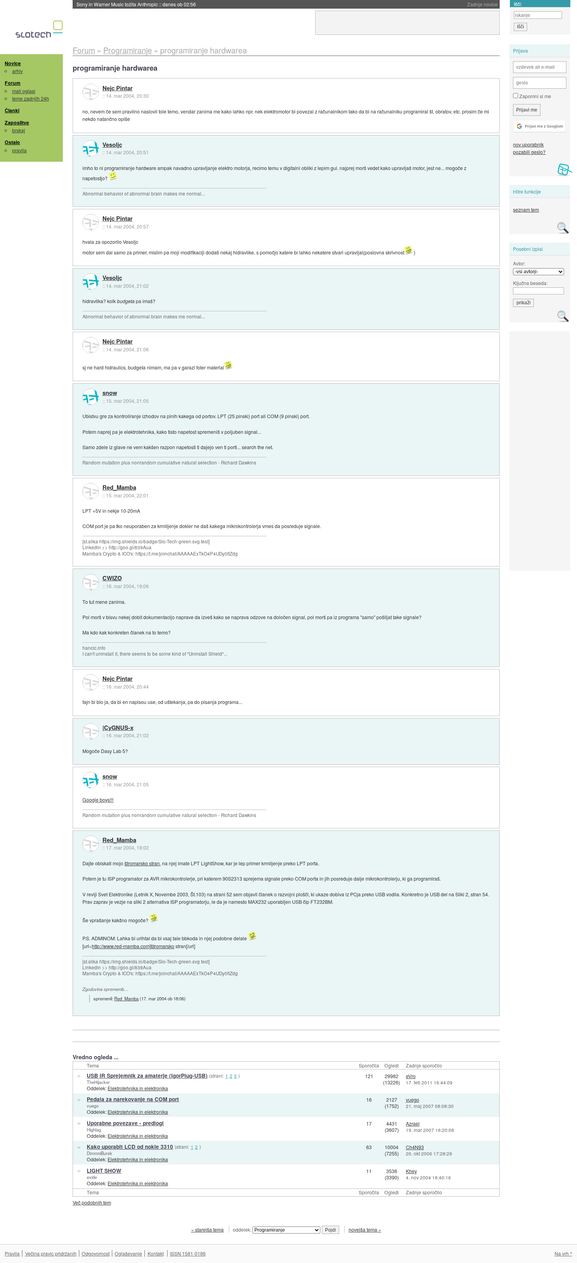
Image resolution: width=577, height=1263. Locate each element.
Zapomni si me (534, 96)
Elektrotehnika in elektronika (138, 1088)
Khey (411, 1171)
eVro (411, 1076)
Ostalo (12, 142)
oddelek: (242, 1229)
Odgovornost (96, 1253)
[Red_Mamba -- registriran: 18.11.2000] (90, 491)
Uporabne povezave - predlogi (125, 1123)
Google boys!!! (97, 799)
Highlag (94, 1129)
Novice (13, 63)
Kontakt (156, 1253)
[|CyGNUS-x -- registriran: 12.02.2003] (90, 731)
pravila (19, 150)
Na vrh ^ (563, 1253)
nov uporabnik (528, 144)
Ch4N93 (415, 1147)
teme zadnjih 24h (30, 98)
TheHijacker (98, 1082)
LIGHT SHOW (104, 1170)
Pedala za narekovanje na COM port (133, 1099)
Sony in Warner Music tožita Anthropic (136, 4)
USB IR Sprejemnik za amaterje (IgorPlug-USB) (147, 1075)
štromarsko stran (142, 863)
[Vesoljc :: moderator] (90, 148)
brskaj (18, 130)
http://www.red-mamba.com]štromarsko (133, 946)
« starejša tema (207, 1229)
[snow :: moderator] (90, 397)
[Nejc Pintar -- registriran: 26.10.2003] (90, 92)
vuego (93, 1105)
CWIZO (112, 578)
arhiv (17, 71)
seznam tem (526, 209)
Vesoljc (112, 145)
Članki (12, 110)
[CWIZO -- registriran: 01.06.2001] (90, 582)
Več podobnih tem (92, 1202)
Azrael (413, 1123)
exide (92, 1177)
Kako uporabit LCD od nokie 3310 (130, 1146)
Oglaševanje (128, 1253)
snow (109, 393)
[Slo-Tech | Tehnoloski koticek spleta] (40, 31)
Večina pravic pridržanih (51, 1253)
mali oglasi (23, 91)
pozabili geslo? (529, 151)
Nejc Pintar (117, 88)
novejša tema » (365, 1229)
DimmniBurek (99, 1153)
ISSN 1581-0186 (188, 1253)
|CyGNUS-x (117, 728)
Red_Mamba (119, 488)
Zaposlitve (17, 122)
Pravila (12, 1253)
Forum (12, 82)
